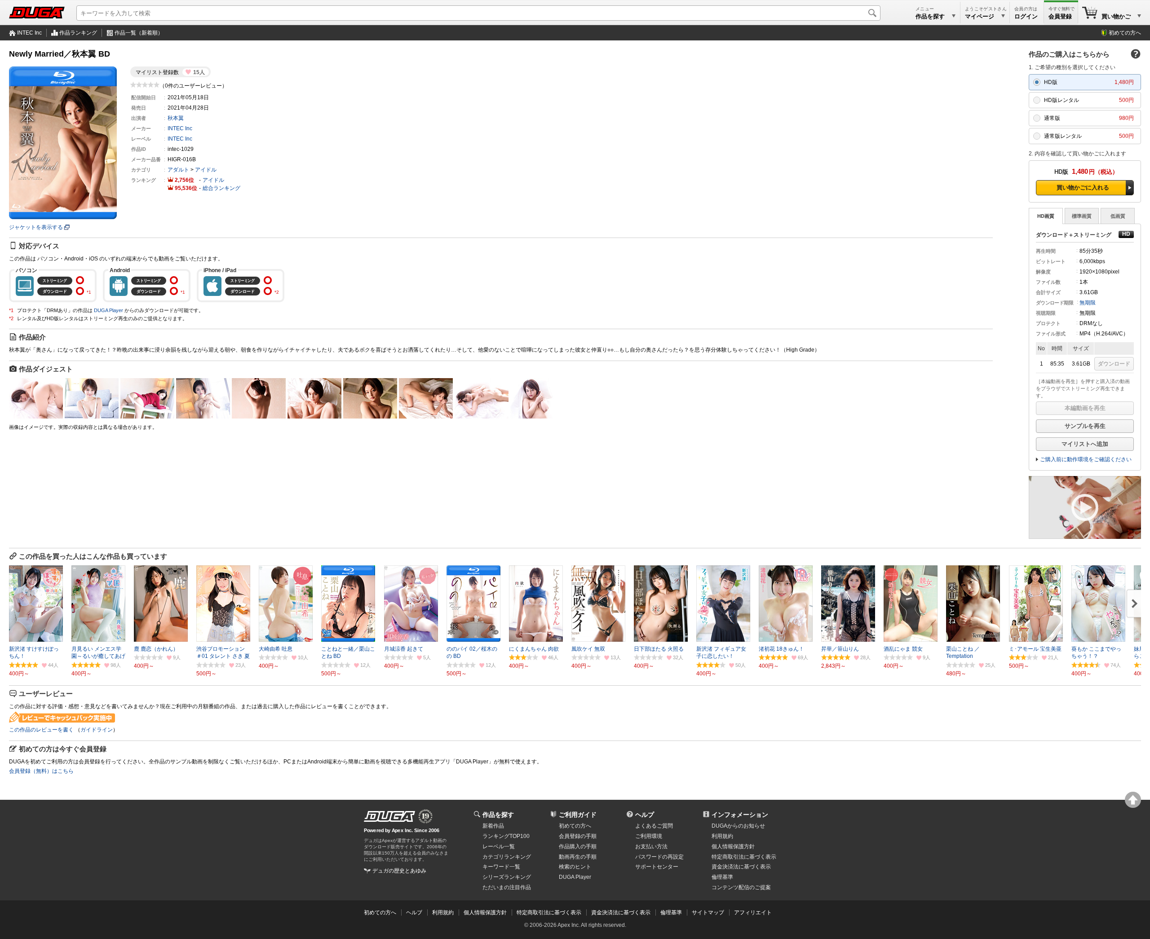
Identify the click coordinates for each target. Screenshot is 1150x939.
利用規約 (722, 836)
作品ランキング (78, 33)
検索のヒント (575, 867)
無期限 (1087, 303)
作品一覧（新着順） (139, 33)
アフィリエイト (753, 912)
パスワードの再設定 (659, 857)
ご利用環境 (648, 836)
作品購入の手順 (578, 846)
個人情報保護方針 (733, 846)
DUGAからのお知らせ (738, 826)
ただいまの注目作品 (506, 887)
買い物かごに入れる (1083, 187)
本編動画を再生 (1085, 408)
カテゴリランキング (506, 857)
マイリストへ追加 (1085, 444)
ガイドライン (96, 730)
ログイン (1026, 16)
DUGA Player (108, 310)
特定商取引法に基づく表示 (549, 912)
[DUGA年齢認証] (389, 816)
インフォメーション (740, 814)
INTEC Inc (29, 33)
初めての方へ (1125, 33)
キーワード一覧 (501, 867)
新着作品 (493, 826)
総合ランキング (221, 188)
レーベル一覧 (498, 846)
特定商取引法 (744, 857)
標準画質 (1082, 216)
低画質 (1117, 216)
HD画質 (1045, 216)
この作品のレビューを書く (41, 730)
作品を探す (498, 814)
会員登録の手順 (578, 836)
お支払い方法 (651, 846)
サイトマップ (708, 912)
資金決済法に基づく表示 (620, 912)
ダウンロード (1114, 364)
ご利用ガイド (578, 814)
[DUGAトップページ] (37, 12)
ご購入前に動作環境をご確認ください (1086, 459)
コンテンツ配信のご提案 (741, 887)
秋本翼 (176, 118)
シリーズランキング (506, 877)
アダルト (178, 170)
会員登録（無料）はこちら (41, 771)
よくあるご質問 (654, 826)
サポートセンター (656, 867)
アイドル (206, 170)
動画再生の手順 (578, 857)
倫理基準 (722, 877)
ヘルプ (644, 814)
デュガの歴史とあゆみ (399, 871)
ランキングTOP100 (506, 836)
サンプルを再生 (1085, 426)
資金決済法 (741, 867)
